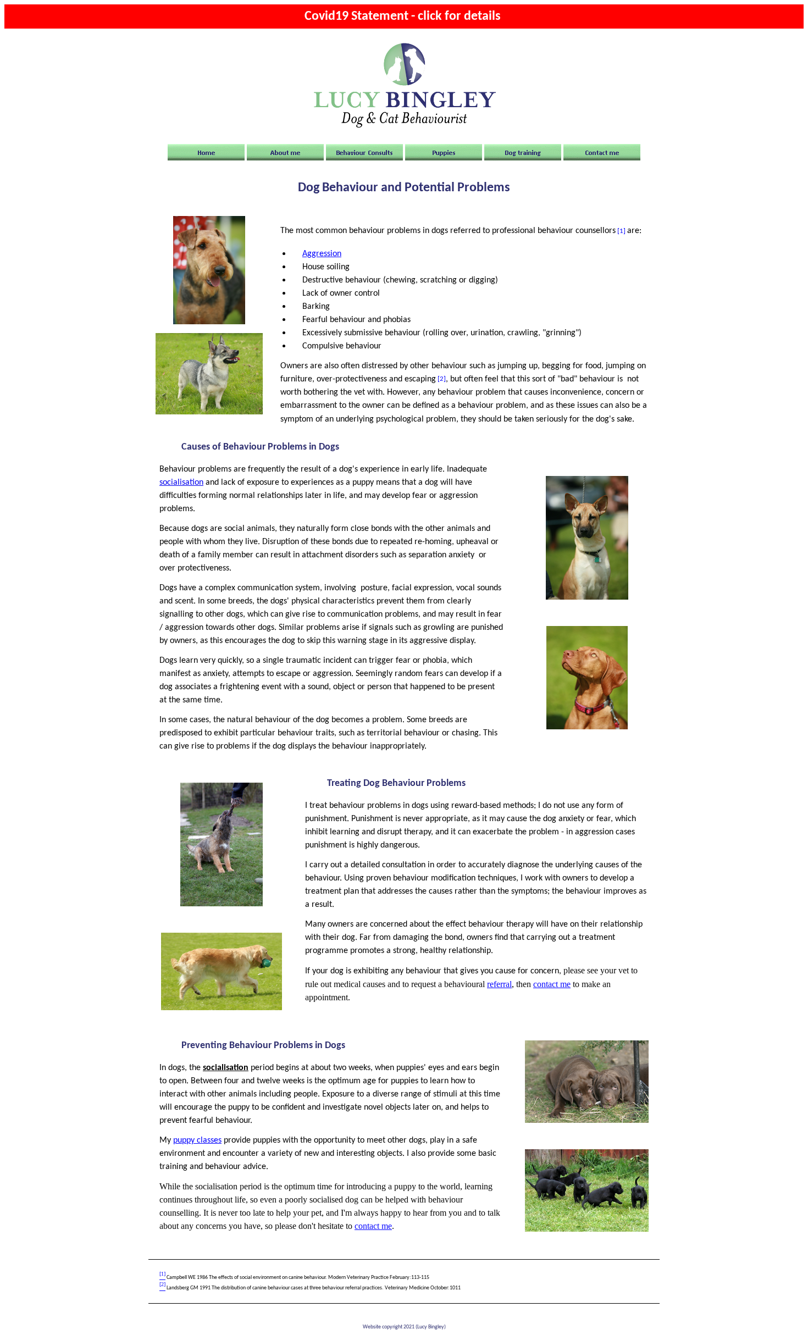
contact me (552, 984)
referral (499, 984)
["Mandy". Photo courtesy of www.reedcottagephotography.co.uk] (221, 1008)
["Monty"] (221, 904)
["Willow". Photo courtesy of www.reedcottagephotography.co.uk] (587, 727)
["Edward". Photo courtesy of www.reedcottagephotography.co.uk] (209, 322)
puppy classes (197, 1140)
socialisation (181, 482)
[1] (621, 230)
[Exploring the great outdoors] (587, 1229)
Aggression (321, 254)
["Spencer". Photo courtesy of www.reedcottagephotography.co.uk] (587, 597)
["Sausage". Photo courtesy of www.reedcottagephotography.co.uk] (209, 412)
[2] (442, 379)
